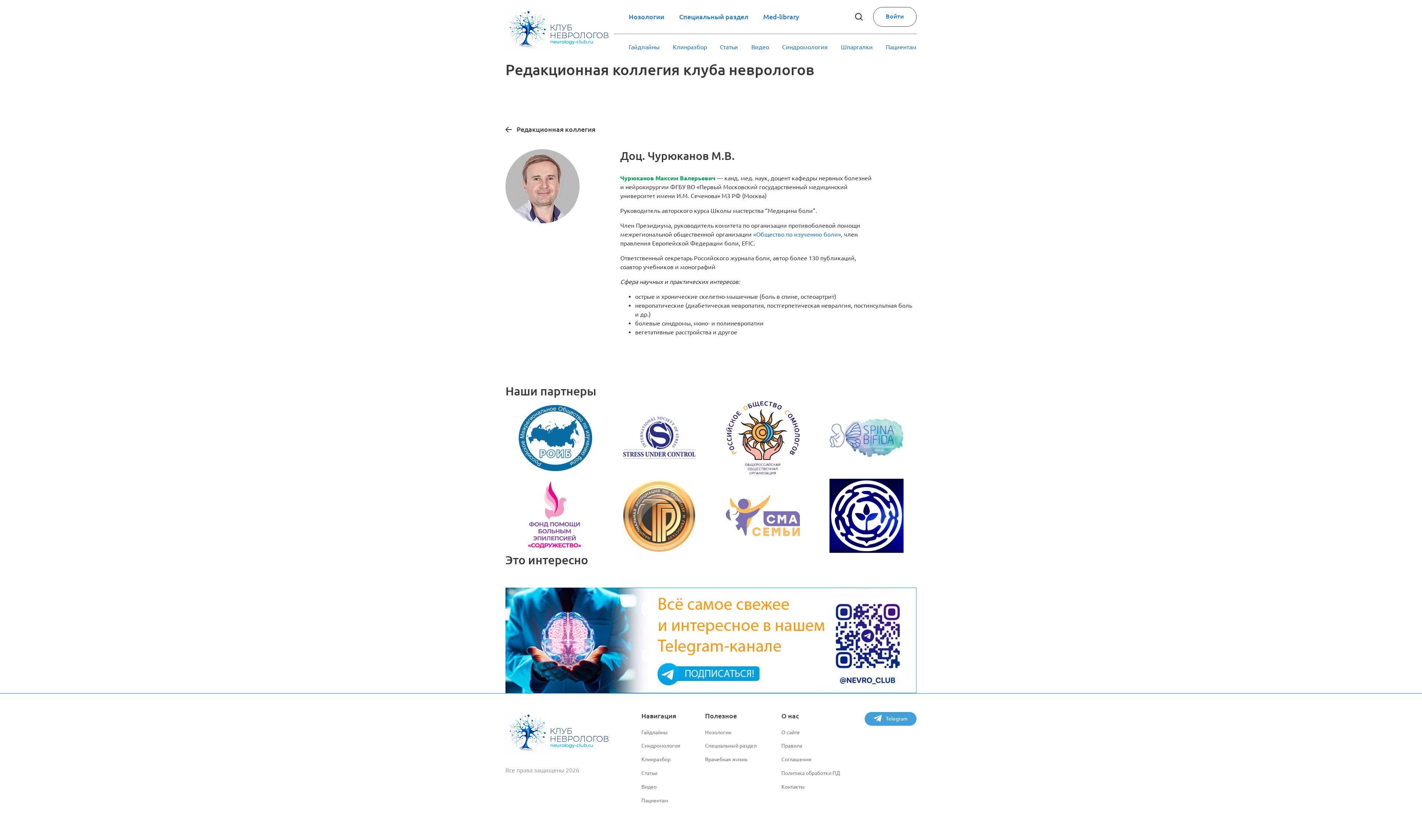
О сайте (790, 732)
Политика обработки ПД (810, 773)
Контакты (793, 787)
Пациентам (901, 47)
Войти (895, 16)
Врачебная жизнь (726, 759)
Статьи (729, 47)
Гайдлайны (644, 47)
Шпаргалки (857, 47)
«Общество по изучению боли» (797, 234)
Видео (760, 47)
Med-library (781, 16)
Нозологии (646, 16)
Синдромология (805, 47)
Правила (791, 746)
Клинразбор (690, 47)
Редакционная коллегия (556, 129)
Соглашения (796, 759)
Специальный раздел (713, 16)
